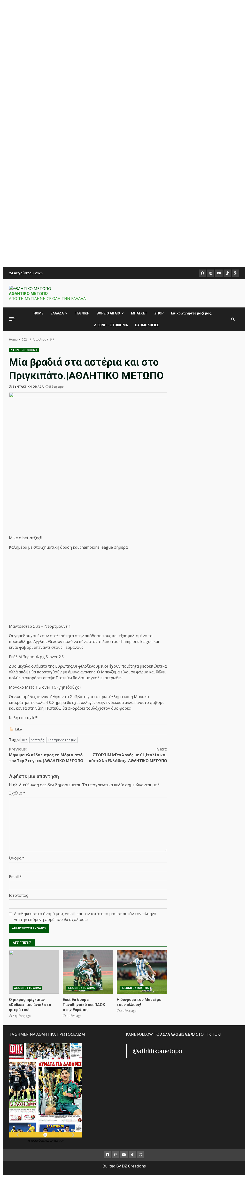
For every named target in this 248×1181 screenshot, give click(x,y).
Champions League (62, 740)
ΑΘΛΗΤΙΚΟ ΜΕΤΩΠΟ (28, 293)
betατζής (37, 740)
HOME (38, 313)
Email (15, 876)
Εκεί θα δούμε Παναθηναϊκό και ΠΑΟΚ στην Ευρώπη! (88, 972)
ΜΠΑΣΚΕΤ (139, 313)
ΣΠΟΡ (159, 313)
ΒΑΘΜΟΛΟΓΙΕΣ (147, 325)
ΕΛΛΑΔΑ (57, 313)
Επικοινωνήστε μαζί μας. (191, 313)
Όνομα (16, 858)
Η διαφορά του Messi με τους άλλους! (142, 972)
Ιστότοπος (18, 895)
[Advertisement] (124, 130)
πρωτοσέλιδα (38, 1140)
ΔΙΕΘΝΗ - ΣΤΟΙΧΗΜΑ (23, 350)
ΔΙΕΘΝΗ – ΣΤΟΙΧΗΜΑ (111, 325)
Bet (24, 740)
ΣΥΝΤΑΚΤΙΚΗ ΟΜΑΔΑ (28, 387)
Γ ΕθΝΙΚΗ (82, 313)
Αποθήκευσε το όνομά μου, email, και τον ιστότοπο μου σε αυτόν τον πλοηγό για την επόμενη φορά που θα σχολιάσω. (85, 916)
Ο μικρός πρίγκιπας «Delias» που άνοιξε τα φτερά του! (34, 972)
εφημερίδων (56, 1140)
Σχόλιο (17, 793)
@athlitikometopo (157, 1051)
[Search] (233, 319)
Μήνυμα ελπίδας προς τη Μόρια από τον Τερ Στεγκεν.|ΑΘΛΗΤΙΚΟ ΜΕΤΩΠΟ (46, 754)
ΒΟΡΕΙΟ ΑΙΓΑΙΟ (108, 313)
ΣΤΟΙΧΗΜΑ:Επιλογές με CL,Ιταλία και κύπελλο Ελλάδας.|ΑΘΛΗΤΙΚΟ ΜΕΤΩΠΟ (128, 754)
